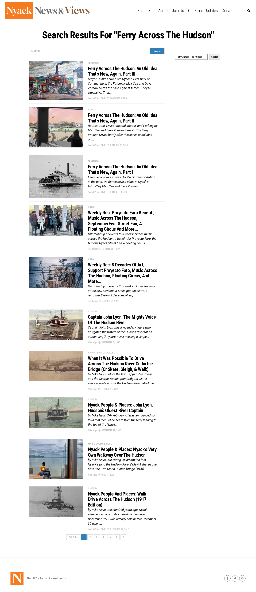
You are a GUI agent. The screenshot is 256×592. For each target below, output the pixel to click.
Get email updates (203, 10)
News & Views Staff (97, 98)
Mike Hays (92, 342)
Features (145, 10)
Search (214, 56)
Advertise (42, 578)
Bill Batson (93, 249)
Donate (227, 10)
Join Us (178, 10)
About (163, 10)
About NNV (32, 578)
